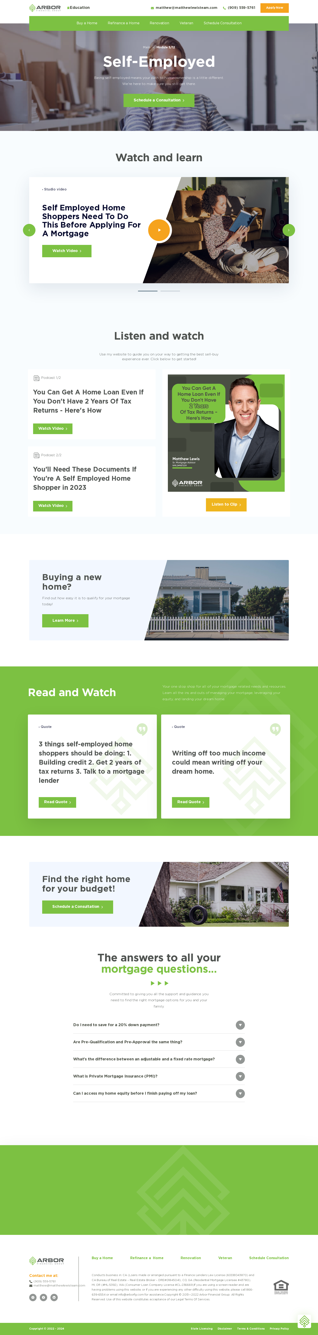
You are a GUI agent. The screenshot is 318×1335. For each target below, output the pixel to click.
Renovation (159, 23)
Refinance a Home (123, 23)
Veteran (186, 23)
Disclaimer (225, 1329)
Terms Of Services (196, 1299)
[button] (29, 230)
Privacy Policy (279, 1329)
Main (146, 47)
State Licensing (202, 1329)
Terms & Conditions (251, 1329)
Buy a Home (87, 23)
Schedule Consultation (223, 23)
